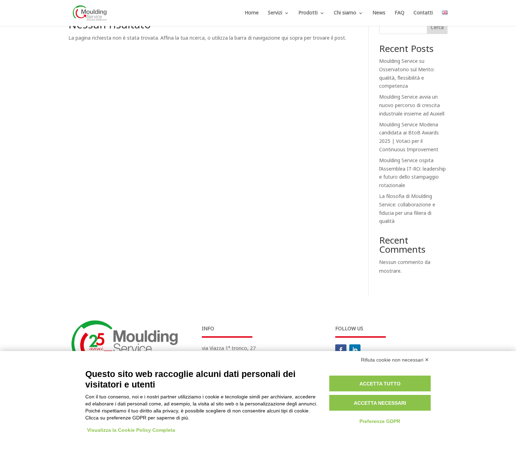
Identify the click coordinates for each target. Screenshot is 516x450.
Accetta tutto (380, 383)
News (378, 13)
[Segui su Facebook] (340, 350)
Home (252, 13)
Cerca (437, 27)
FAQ (399, 13)
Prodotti (308, 13)
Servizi (275, 13)
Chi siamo (345, 13)
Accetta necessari (380, 403)
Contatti (423, 13)
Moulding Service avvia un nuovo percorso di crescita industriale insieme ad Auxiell (411, 105)
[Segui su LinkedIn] (354, 350)
